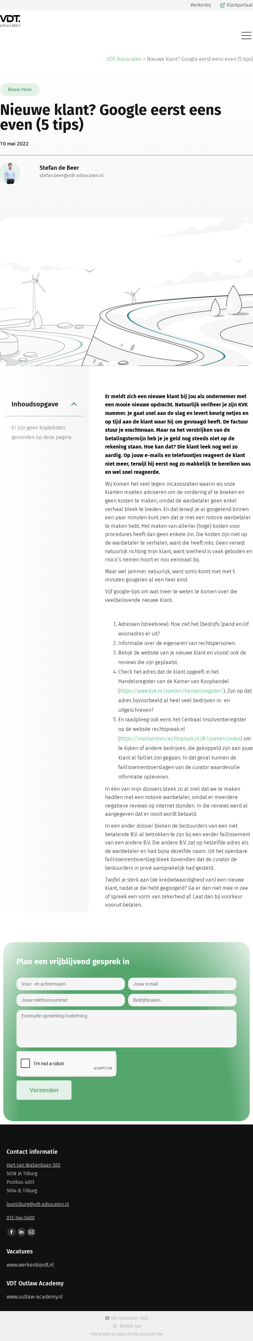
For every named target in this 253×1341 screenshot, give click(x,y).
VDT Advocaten (124, 59)
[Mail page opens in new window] (31, 1232)
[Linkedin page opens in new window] (21, 1232)
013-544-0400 (21, 1218)
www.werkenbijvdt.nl (30, 1265)
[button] (20, 89)
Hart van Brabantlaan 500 (33, 1165)
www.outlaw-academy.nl (35, 1297)
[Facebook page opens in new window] (11, 1232)
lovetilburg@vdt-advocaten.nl (38, 1204)
